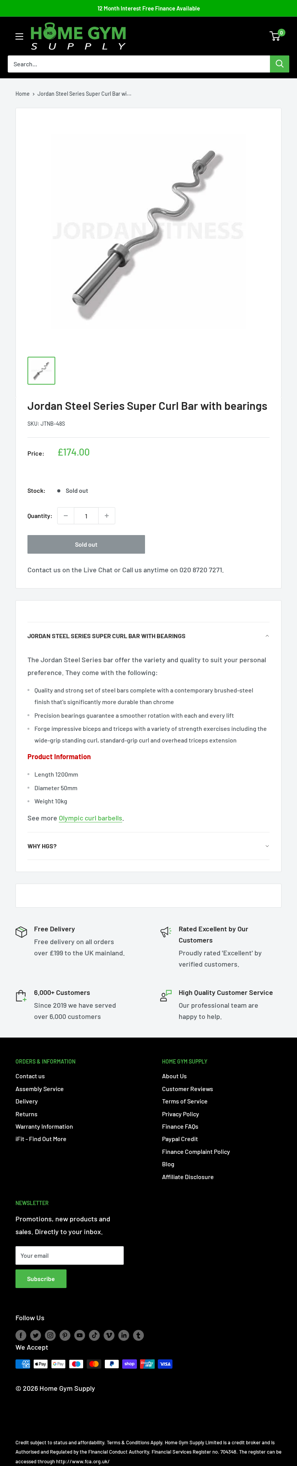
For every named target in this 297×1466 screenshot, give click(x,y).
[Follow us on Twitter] (35, 1335)
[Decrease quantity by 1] (66, 516)
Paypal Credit (180, 1138)
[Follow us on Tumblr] (138, 1335)
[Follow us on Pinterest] (65, 1335)
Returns (26, 1113)
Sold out (86, 544)
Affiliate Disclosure (188, 1176)
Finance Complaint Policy (196, 1151)
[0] (275, 36)
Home (22, 93)
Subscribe (41, 1278)
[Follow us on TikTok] (94, 1335)
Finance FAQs (180, 1126)
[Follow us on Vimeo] (109, 1335)
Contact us (30, 1075)
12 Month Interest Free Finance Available (148, 8)
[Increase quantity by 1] (107, 516)
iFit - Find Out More (41, 1138)
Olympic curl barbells (90, 817)
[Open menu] (19, 36)
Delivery (26, 1101)
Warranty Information (44, 1126)
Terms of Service (185, 1101)
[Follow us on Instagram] (50, 1335)
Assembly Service (39, 1088)
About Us (174, 1075)
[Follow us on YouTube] (79, 1335)
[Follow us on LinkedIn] (123, 1335)
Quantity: (40, 515)
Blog (168, 1163)
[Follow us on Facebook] (20, 1335)
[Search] (279, 64)
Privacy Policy (180, 1113)
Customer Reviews (187, 1088)
